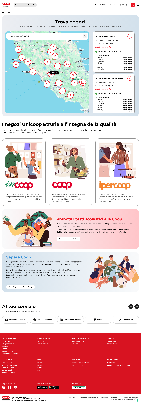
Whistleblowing (115, 397)
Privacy (68, 397)
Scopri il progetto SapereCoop (20, 287)
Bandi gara (104, 397)
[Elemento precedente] (130, 306)
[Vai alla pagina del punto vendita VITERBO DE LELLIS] (129, 36)
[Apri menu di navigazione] (138, 5)
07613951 (101, 44)
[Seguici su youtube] (15, 387)
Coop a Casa (100, 5)
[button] (47, 72)
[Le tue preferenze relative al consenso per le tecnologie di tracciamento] (137, 400)
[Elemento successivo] (136, 306)
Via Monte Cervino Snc (106, 83)
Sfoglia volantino (101, 47)
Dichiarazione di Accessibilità (89, 397)
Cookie (75, 397)
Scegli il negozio (117, 5)
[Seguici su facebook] (9, 387)
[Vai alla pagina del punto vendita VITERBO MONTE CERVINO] (129, 78)
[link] (70, 229)
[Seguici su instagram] (3, 387)
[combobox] (25, 5)
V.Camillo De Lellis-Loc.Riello (108, 40)
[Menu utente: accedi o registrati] (133, 5)
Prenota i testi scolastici (68, 239)
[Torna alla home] (3, 12)
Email (111, 44)
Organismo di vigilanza (130, 397)
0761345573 (102, 86)
